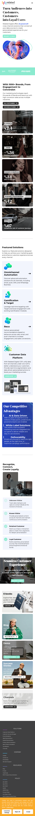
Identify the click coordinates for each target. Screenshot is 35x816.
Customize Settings (7, 811)
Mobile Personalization (8, 740)
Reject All (17, 812)
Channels (5, 748)
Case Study (5, 772)
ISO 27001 (5, 786)
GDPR (4, 788)
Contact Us (5, 757)
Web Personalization (7, 738)
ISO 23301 (5, 782)
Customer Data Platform (9, 732)
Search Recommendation (9, 744)
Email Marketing (7, 736)
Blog (4, 768)
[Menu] (32, 3)
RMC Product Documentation (10, 774)
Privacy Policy (6, 792)
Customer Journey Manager (9, 734)
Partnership (5, 759)
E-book (4, 770)
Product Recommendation (9, 742)
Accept (28, 812)
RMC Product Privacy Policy (9, 796)
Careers (4, 755)
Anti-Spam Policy (7, 794)
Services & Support (7, 761)
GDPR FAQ (5, 790)
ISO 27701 (5, 784)
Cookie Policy (9, 807)
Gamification (6, 746)
